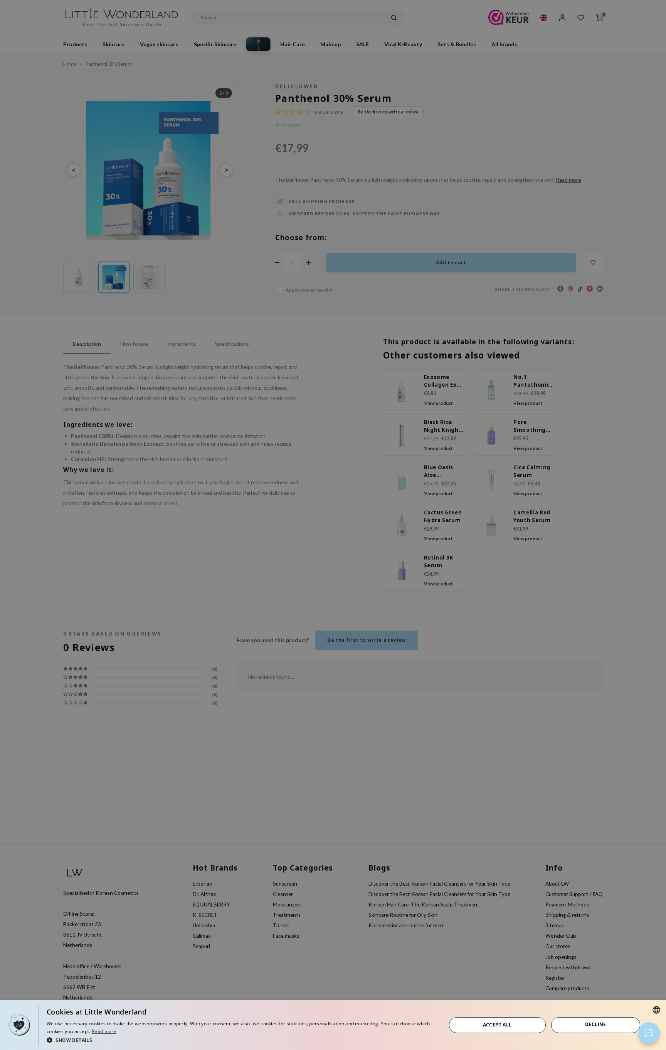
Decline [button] (595, 1024)
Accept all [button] (497, 1024)
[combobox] (656, 1010)
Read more (104, 1031)
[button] (240, 1039)
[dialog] (333, 1025)
